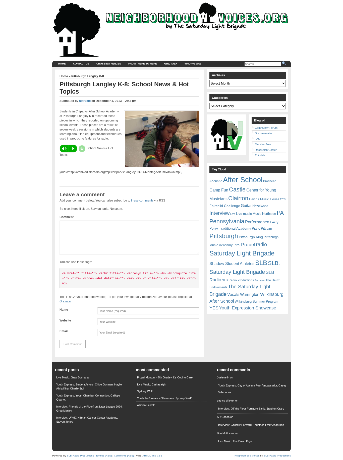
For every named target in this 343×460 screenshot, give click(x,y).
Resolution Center (266, 149)
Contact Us (81, 63)
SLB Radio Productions (238, 280)
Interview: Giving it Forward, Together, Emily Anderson (251, 424)
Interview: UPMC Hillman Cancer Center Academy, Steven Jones (87, 419)
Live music (244, 214)
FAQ (257, 138)
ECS (282, 199)
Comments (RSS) (124, 455)
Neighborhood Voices (247, 455)
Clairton (238, 198)
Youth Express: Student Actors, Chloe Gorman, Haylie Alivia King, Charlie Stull (89, 386)
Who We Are (193, 63)
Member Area (263, 144)
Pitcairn (266, 228)
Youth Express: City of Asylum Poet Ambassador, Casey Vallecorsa (252, 389)
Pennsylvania (226, 221)
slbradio (85, 101)
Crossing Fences (108, 63)
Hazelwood (260, 206)
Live (232, 213)
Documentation (264, 133)
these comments (142, 200)
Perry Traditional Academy (230, 228)
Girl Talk (170, 63)
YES (213, 307)
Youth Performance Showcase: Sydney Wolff (164, 398)
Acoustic (215, 181)
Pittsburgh (223, 236)
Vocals (233, 294)
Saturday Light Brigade (241, 253)
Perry (274, 222)
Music (257, 214)
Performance (257, 222)
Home (62, 63)
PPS (237, 245)
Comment (67, 217)
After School (242, 179)
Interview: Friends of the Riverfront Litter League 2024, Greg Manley (89, 408)
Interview (219, 213)
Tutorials (260, 155)
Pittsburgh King (251, 237)
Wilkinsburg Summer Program (256, 301)
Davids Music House (264, 199)
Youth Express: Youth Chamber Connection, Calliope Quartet (88, 397)
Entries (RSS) (104, 455)
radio (261, 244)
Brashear (269, 181)
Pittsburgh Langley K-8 (87, 76)
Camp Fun (218, 190)
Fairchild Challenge (224, 206)
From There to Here (142, 63)
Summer (260, 280)
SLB (261, 262)
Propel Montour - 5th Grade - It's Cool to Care (165, 377)
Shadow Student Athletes (231, 263)
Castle (237, 189)
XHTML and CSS (152, 455)
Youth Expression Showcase (247, 307)
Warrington (249, 294)
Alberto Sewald (146, 405)
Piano (256, 228)
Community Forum (266, 127)
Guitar (246, 206)
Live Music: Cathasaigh (151, 384)
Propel (248, 244)
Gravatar (65, 301)
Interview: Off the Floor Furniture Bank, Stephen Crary (251, 408)
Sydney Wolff (145, 391)
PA (280, 213)
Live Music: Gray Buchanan (73, 377)
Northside (269, 214)
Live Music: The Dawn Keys (235, 441)
